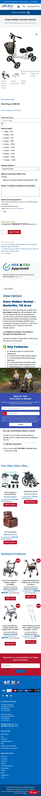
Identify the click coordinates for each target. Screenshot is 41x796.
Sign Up (20, 671)
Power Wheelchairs (7, 766)
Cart (2, 736)
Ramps (3, 770)
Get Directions (5, 708)
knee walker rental (30, 249)
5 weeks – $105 (9, 144)
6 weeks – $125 (9, 147)
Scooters (4, 756)
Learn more (18, 276)
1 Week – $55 (8, 132)
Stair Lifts (4, 761)
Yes (5, 211)
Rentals (3, 763)
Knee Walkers (11, 244)
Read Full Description (8, 99)
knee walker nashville (18, 249)
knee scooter (8, 249)
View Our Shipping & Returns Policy (11, 110)
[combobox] (4, 413)
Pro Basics (8, 253)
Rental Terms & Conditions (16, 208)
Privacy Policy (15, 789)
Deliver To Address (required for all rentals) (18, 186)
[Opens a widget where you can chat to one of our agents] (33, 792)
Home (7, 23)
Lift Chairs (4, 759)
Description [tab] (8, 289)
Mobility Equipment (15, 23)
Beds (2, 773)
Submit (20, 424)
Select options (10, 505)
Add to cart (14, 232)
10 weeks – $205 (9, 160)
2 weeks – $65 (8, 135)
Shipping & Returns (7, 741)
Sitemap (8, 789)
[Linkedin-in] (11, 695)
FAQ (2, 743)
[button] (18, 7)
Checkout (4, 739)
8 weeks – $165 (9, 154)
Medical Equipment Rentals (24, 244)
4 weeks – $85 (8, 141)
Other (3, 777)
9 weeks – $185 (9, 157)
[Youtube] (7, 695)
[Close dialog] (39, 369)
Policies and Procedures (8, 746)
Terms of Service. (34, 421)
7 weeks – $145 (9, 150)
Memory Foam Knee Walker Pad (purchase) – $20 (20, 180)
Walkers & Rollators (13, 246)
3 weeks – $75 (8, 138)
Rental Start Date (7, 118)
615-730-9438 (5, 710)
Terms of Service (18, 793)
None (5, 177)
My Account (4, 734)
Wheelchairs (5, 768)
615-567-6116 (5, 720)
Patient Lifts (5, 775)
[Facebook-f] (3, 695)
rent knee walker (14, 251)
